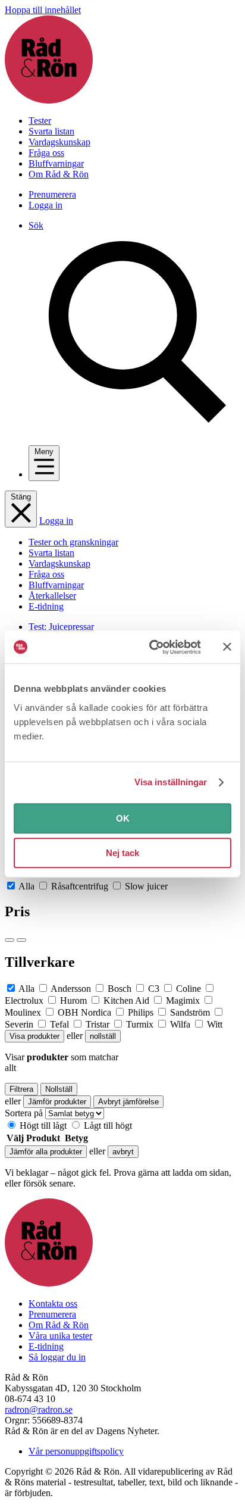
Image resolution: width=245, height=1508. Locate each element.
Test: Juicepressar (61, 627)
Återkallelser (52, 596)
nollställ (103, 1036)
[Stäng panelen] (227, 647)
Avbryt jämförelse (128, 1101)
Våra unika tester (60, 1336)
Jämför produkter (57, 1101)
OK (123, 818)
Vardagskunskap (59, 142)
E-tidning (46, 606)
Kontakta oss (53, 1303)
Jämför (46, 1151)
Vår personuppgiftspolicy (76, 1451)
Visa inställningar (171, 782)
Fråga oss (46, 153)
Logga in (45, 205)
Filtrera (21, 1089)
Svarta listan (51, 131)
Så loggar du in (57, 1357)
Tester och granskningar (73, 542)
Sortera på (24, 1113)
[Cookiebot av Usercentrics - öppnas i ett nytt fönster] (151, 647)
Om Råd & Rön (59, 174)
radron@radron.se (39, 1409)
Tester (40, 120)
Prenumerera (52, 194)
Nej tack (122, 853)
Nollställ (59, 1089)
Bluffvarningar (56, 163)
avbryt (123, 1151)
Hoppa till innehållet (43, 10)
